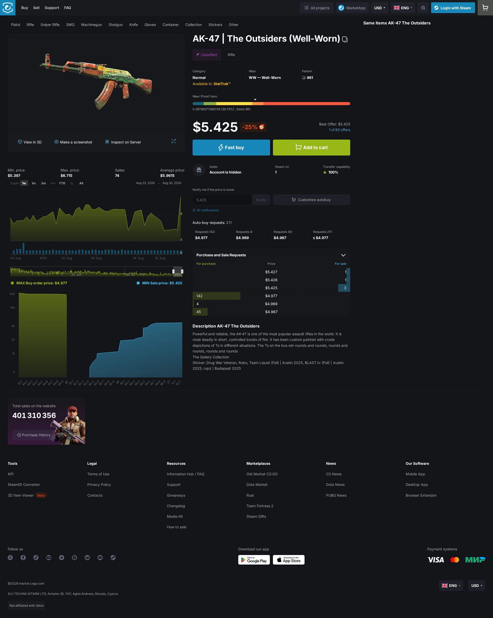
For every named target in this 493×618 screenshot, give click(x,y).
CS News (334, 474)
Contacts (94, 495)
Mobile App (415, 474)
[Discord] (100, 558)
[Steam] (113, 558)
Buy (24, 7)
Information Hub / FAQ (185, 474)
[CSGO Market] (7, 7)
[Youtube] (48, 558)
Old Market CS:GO (262, 474)
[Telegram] (61, 558)
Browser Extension (421, 495)
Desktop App (417, 484)
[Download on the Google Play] (254, 560)
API (11, 474)
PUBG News (336, 495)
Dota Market (257, 484)
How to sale (176, 527)
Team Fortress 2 (259, 506)
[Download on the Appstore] (289, 560)
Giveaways (176, 495)
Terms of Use (98, 474)
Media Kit (175, 516)
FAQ (67, 7)
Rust (250, 495)
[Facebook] (23, 558)
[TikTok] (36, 558)
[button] (15, 24)
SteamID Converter (24, 484)
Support (52, 7)
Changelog (176, 506)
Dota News (335, 484)
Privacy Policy (99, 484)
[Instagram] (74, 558)
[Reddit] (87, 558)
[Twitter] (10, 558)
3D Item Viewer (21, 495)
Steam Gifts (256, 516)
